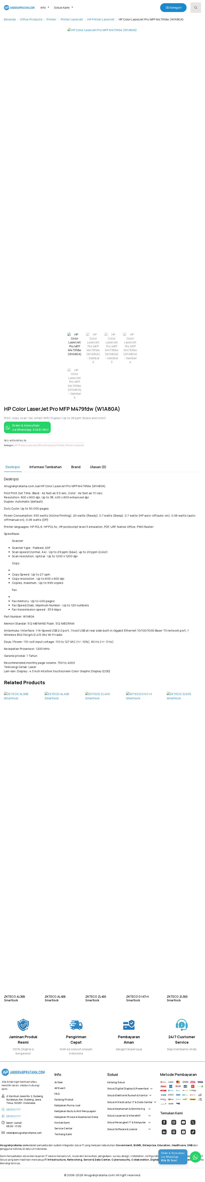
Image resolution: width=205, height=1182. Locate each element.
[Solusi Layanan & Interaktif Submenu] (149, 1113)
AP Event (59, 1087)
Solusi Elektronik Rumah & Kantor (127, 1095)
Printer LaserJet (72, 19)
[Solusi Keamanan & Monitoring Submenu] (149, 1106)
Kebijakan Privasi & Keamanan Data (76, 1116)
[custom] (164, 1122)
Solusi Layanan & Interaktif (124, 1115)
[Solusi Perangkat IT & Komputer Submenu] (149, 1120)
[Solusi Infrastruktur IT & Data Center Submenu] (154, 1100)
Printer (51, 19)
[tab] (12, 467)
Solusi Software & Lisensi (122, 1129)
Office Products (31, 19)
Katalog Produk (63, 1099)
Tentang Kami (63, 1134)
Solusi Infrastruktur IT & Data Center (130, 1101)
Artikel (58, 1082)
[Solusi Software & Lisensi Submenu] (149, 1127)
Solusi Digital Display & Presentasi (128, 1088)
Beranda (10, 19)
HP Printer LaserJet (100, 19)
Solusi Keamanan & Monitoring (126, 1108)
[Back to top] (195, 1172)
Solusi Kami (61, 7)
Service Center (63, 1128)
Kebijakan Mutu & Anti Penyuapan (75, 1110)
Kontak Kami (62, 1122)
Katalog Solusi (116, 1082)
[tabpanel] (102, 575)
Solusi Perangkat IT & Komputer (126, 1122)
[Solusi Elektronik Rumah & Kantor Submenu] (149, 1093)
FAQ (56, 1093)
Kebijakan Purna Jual (67, 1105)
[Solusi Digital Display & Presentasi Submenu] (150, 1086)
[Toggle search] (196, 7)
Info (43, 7)
